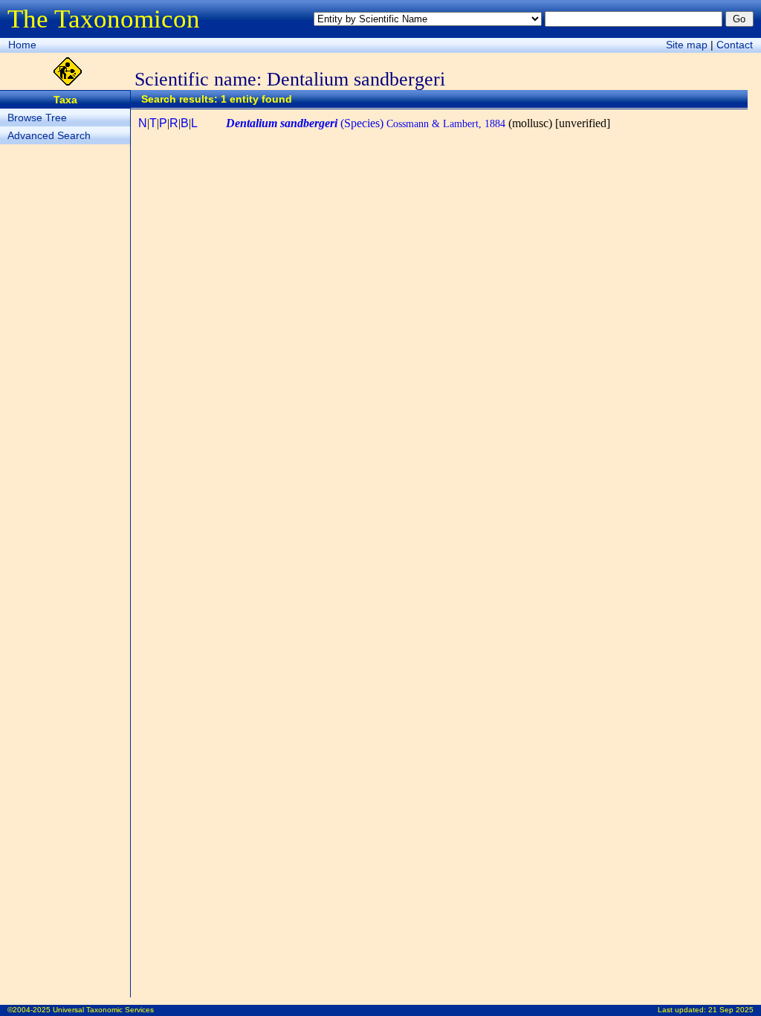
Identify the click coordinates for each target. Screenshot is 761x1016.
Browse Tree (37, 117)
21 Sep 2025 (731, 1010)
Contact (734, 45)
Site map (686, 45)
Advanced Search (49, 135)
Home (22, 45)
